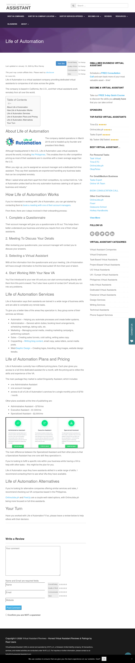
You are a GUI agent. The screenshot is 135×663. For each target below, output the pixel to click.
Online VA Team (97, 183)
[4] (64, 584)
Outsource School (98, 206)
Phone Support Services (101, 314)
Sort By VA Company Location (41, 16)
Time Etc (94, 124)
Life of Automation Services (18, 113)
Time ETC (94, 161)
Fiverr (92, 203)
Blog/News (12, 24)
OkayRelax (95, 169)
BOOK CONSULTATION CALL (104, 190)
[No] (131, 658)
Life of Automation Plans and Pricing (22, 116)
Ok (104, 658)
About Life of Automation (17, 107)
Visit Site (61, 63)
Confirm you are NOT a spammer (24, 614)
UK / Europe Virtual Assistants (104, 274)
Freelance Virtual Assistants (103, 294)
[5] (66, 584)
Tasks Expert (96, 134)
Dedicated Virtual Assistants (103, 289)
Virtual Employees (98, 254)
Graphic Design (23, 348)
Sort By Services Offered (71, 16)
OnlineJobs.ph (12, 497)
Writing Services (97, 304)
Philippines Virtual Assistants (103, 279)
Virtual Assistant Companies (103, 249)
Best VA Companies (16, 16)
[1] (60, 584)
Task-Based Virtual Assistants (104, 259)
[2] (61, 584)
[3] (63, 584)
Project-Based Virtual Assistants (105, 264)
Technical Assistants (99, 309)
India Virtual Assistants (100, 284)
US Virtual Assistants (100, 269)
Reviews (108, 16)
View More (95, 217)
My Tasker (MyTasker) (100, 139)
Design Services (97, 299)
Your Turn (11, 122)
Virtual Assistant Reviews (34, 638)
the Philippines (38, 154)
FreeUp (27, 497)
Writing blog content (33, 340)
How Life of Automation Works (19, 110)
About (24, 24)
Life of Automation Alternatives (20, 119)
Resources (121, 16)
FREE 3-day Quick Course (111, 95)
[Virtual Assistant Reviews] (19, 5)
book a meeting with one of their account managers (47, 205)
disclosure (50, 72)
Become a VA (93, 16)
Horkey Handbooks (99, 210)
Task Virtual (95, 158)
